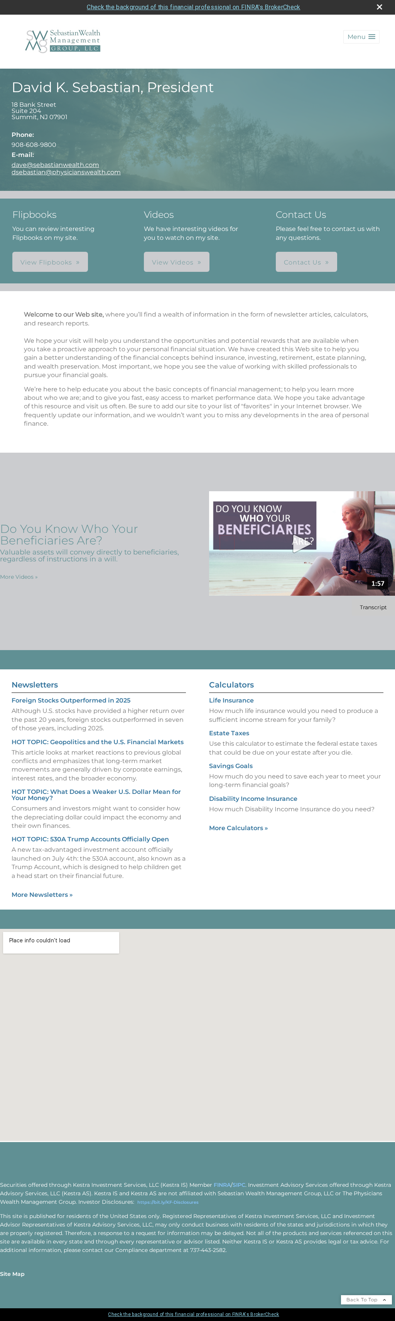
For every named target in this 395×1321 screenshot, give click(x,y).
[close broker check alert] (379, 7)
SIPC (239, 1184)
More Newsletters (42, 894)
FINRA (222, 1184)
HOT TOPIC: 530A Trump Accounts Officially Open (90, 839)
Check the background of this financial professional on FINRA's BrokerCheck (193, 7)
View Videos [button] (173, 262)
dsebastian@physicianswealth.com (66, 172)
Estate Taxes (229, 733)
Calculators (231, 684)
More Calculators (238, 828)
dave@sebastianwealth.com (55, 164)
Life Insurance (231, 700)
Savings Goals (231, 766)
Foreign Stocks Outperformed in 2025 (71, 700)
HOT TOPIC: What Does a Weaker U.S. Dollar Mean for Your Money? (96, 795)
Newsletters (35, 684)
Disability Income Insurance (253, 798)
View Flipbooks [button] (46, 262)
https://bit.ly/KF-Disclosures (168, 1202)
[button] (361, 37)
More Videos (19, 577)
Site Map (12, 1273)
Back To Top (362, 1299)
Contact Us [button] (302, 262)
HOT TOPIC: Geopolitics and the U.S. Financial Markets (98, 742)
